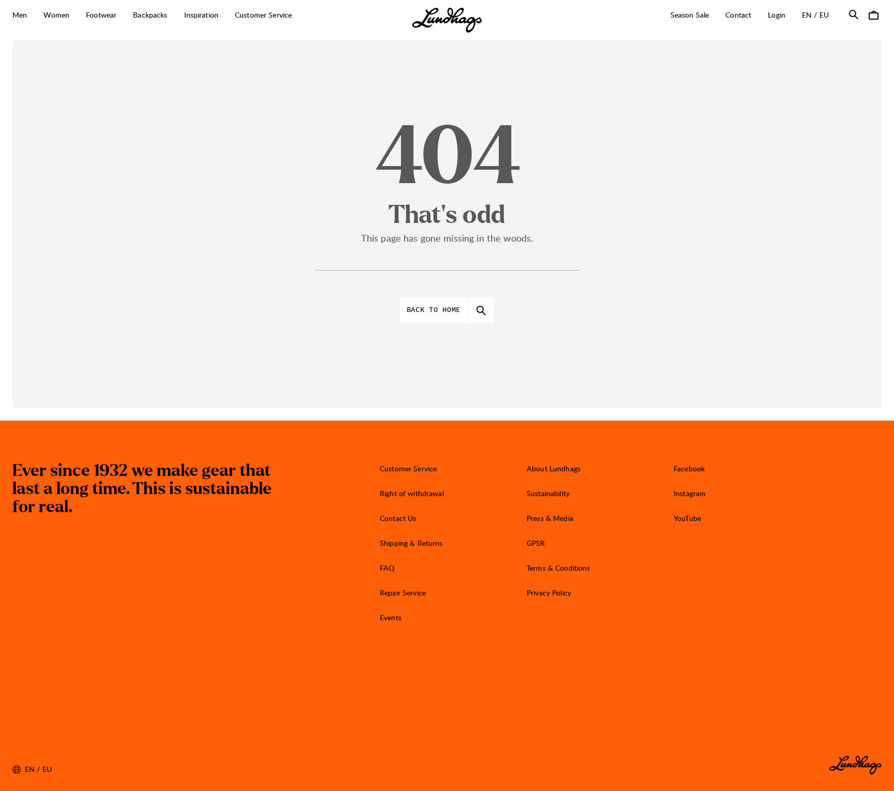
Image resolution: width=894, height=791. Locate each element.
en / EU (819, 14)
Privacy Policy (549, 593)
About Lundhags (553, 468)
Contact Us (398, 518)
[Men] (32, 15)
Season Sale (690, 15)
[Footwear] (122, 15)
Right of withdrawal (412, 493)
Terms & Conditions (558, 568)
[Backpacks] (173, 15)
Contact (738, 15)
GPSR (536, 543)
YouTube (687, 518)
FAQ (387, 568)
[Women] (75, 15)
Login (776, 15)
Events (390, 617)
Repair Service (403, 593)
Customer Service (408, 468)
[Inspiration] (224, 15)
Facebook (689, 468)
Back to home (433, 310)
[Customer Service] (297, 15)
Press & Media (550, 518)
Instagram (690, 493)
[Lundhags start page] (447, 20)
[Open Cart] (873, 14)
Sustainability (548, 493)
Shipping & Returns (411, 543)
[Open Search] (853, 14)
